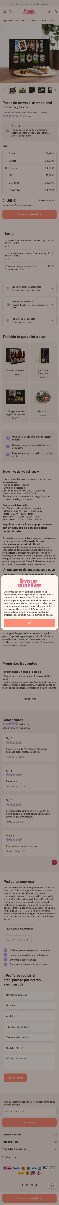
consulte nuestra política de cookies (36, 614)
